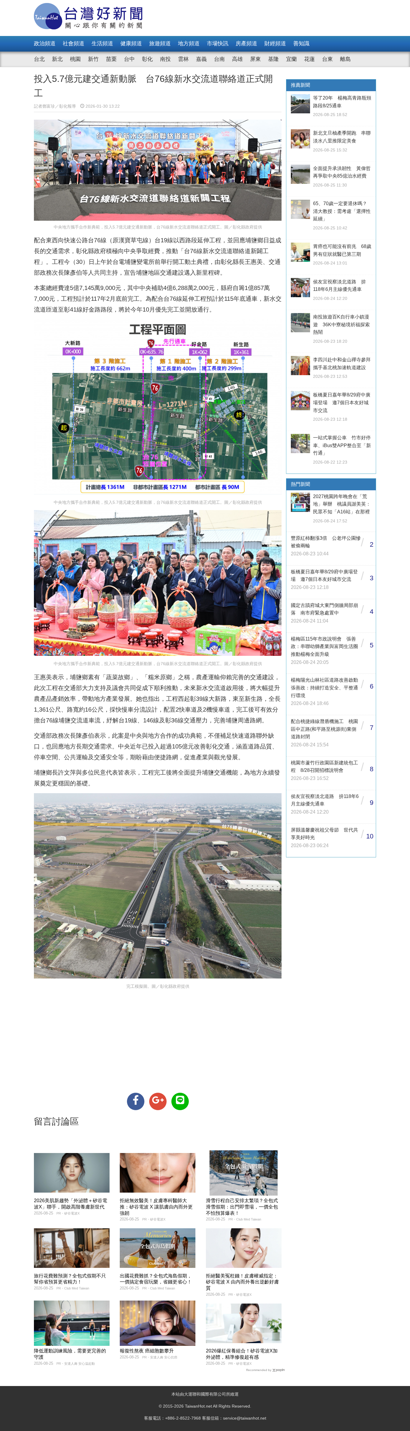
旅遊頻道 (160, 43)
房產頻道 (246, 43)
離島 (345, 59)
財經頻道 (275, 43)
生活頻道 (102, 43)
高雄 (237, 59)
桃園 (75, 59)
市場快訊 (217, 43)
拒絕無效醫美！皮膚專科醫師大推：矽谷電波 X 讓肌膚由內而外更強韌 (156, 1207)
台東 (327, 59)
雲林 (183, 59)
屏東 (255, 59)
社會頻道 (73, 43)
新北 (57, 59)
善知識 (301, 43)
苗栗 (111, 59)
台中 (129, 59)
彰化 (147, 59)
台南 (219, 59)
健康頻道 (131, 43)
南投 (165, 59)
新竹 (93, 59)
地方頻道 (189, 43)
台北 (39, 59)
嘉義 (201, 59)
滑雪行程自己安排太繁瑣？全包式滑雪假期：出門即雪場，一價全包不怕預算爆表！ (242, 1207)
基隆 (273, 59)
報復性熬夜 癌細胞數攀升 (147, 1350)
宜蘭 (291, 59)
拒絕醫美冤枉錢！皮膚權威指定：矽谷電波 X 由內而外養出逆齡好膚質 (242, 1282)
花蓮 (309, 59)
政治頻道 (45, 43)
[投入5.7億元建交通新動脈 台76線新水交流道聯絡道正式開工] (136, 1101)
